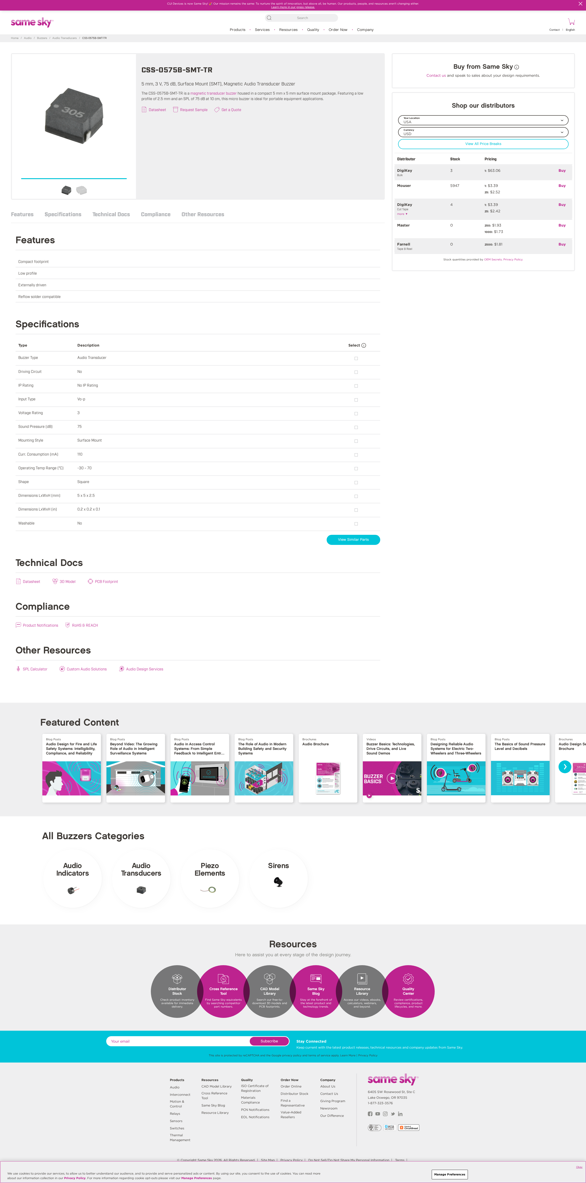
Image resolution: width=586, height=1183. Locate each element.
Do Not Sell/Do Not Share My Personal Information (348, 1160)
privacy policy (291, 1055)
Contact (554, 30)
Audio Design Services (144, 669)
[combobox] (301, 18)
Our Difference (332, 1115)
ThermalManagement (180, 1137)
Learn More (347, 1055)
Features (22, 214)
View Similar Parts (353, 539)
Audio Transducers (64, 38)
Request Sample (194, 109)
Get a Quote (231, 109)
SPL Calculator (35, 669)
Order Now (338, 30)
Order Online (291, 1086)
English (570, 30)
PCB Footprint (106, 581)
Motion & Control (177, 1104)
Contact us (436, 75)
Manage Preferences (196, 1178)
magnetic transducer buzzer (213, 93)
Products (237, 30)
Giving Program (332, 1101)
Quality (313, 30)
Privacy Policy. (513, 259)
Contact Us (329, 1094)
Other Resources (203, 214)
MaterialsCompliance (250, 1100)
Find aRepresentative (293, 1103)
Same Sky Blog (213, 1105)
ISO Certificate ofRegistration (255, 1088)
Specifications (63, 214)
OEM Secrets (493, 259)
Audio (28, 38)
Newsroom (328, 1108)
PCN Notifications (255, 1110)
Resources (288, 30)
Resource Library (215, 1113)
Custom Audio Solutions (87, 669)
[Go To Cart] (570, 22)
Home (15, 38)
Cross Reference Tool (214, 1095)
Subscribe (269, 1041)
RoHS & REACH (85, 625)
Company (365, 30)
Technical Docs (111, 214)
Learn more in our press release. (293, 7)
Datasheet (157, 109)
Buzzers (42, 38)
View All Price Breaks (483, 144)
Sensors (176, 1121)
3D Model (68, 581)
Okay (579, 1167)
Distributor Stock (294, 1094)
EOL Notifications (255, 1117)
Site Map (268, 1160)
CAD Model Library (216, 1086)
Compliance (156, 214)
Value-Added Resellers (291, 1114)
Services (262, 30)
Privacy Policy (367, 1055)
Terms (399, 1160)
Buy (562, 170)
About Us (327, 1086)
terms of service (319, 1055)
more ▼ (402, 214)
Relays (175, 1113)
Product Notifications (40, 625)
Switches (177, 1128)
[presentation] (565, 766)
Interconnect (180, 1094)
